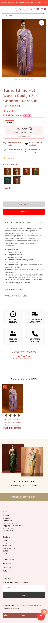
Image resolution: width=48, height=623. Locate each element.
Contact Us (7, 521)
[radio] (7, 171)
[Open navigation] (4, 9)
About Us (6, 518)
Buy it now (24, 212)
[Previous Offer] (9, 130)
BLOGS (5, 551)
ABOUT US (7, 546)
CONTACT (7, 553)
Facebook (7, 567)
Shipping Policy (24, 290)
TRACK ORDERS (9, 548)
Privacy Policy (8, 531)
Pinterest (6, 571)
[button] (30, 128)
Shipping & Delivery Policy (13, 526)
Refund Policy (8, 528)
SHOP (5, 543)
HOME (5, 541)
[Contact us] (44, 612)
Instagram (7, 563)
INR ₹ (24, 615)
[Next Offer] (39, 130)
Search (6, 516)
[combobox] (23, 15)
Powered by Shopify (11, 608)
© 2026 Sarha (8, 605)
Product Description (24, 223)
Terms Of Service (10, 523)
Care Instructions (24, 296)
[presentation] (3, 415)
